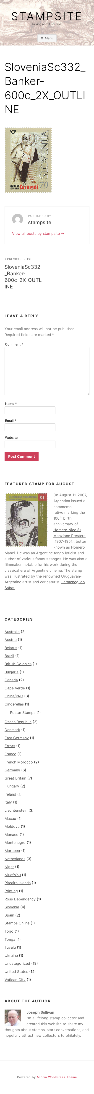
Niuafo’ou (13, 875)
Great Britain (15, 778)
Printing (11, 891)
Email (10, 420)
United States (16, 971)
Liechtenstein (16, 810)
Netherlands (15, 858)
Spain (9, 915)
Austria (11, 639)
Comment (14, 344)
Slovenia (12, 907)
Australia (12, 631)
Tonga (10, 939)
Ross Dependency (20, 899)
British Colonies (18, 664)
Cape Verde (15, 688)
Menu (49, 38)
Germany (12, 770)
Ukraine (11, 955)
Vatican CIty (15, 979)
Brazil (9, 655)
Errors (10, 746)
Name (11, 403)
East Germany (17, 738)
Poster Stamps (22, 712)
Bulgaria (11, 672)
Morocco (12, 850)
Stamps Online (17, 923)
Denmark (12, 729)
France (10, 754)
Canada (11, 680)
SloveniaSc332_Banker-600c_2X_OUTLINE (23, 273)
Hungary (12, 786)
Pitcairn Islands (18, 882)
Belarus (11, 647)
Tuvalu (10, 947)
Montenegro (15, 842)
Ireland (10, 794)
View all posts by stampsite (36, 233)
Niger (9, 866)
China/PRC (14, 696)
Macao (10, 818)
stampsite (47, 16)
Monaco (11, 834)
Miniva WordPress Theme (57, 1077)
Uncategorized (17, 963)
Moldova (12, 826)
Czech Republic (18, 722)
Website (11, 437)
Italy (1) (11, 802)
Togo (9, 931)
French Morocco (19, 762)
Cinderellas (14, 704)
